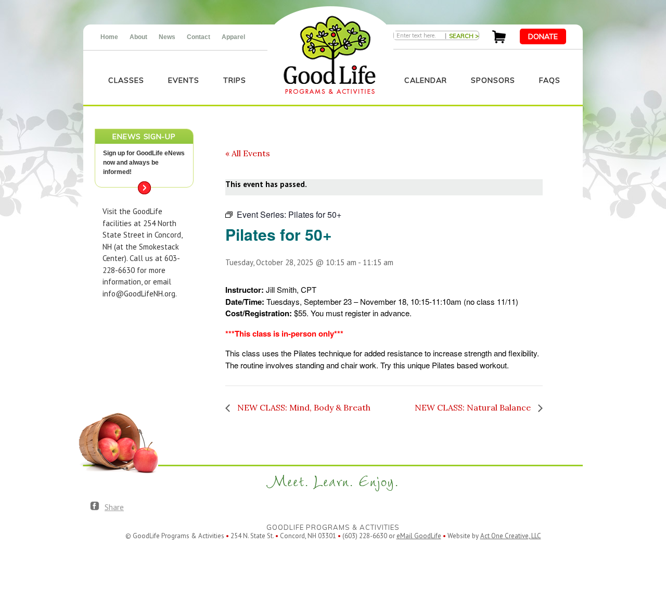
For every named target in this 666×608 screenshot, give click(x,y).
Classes (126, 80)
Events (183, 80)
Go (144, 187)
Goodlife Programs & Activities (330, 55)
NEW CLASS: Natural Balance (474, 407)
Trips (234, 80)
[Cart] (499, 40)
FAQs (549, 80)
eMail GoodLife (418, 535)
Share (114, 507)
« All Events (247, 153)
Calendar (425, 80)
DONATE (543, 36)
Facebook (94, 506)
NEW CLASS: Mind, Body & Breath (302, 407)
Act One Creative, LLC (510, 535)
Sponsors (493, 80)
